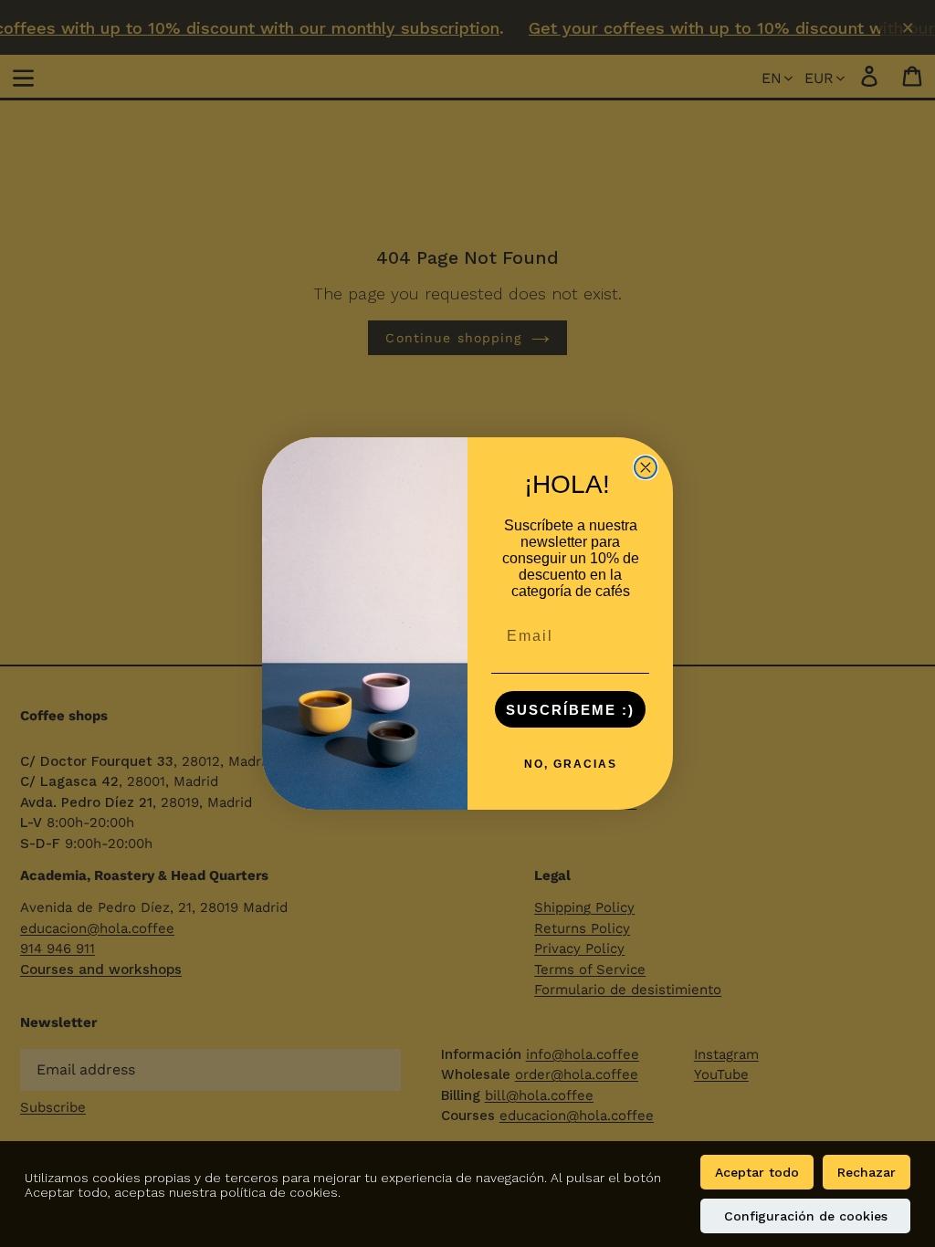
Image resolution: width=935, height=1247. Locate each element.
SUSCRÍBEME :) (570, 710)
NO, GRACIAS (570, 764)
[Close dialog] (646, 467)
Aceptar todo (757, 1172)
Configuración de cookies (806, 1216)
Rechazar (866, 1172)
